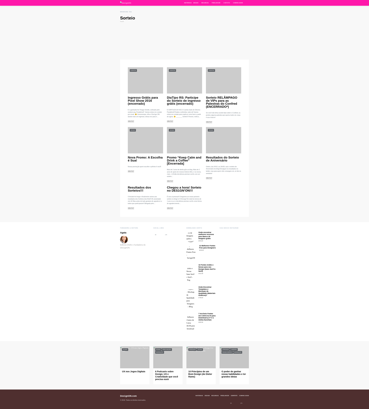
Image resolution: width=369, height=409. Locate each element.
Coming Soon (238, 3)
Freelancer (216, 3)
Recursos (205, 3)
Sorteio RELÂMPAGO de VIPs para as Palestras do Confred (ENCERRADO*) (221, 102)
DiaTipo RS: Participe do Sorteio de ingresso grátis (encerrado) (184, 100)
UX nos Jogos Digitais (133, 371)
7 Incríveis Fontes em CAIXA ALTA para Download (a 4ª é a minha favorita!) (207, 317)
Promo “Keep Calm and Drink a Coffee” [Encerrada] (184, 160)
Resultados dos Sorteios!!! (139, 189)
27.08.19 (200, 297)
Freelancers (166, 349)
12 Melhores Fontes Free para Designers (207, 247)
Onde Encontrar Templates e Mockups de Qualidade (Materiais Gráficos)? (206, 291)
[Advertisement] (184, 41)
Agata (123, 233)
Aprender (192, 349)
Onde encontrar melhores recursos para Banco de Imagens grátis (206, 235)
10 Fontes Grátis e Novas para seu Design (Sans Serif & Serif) (206, 268)
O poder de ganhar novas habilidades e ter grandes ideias (233, 374)
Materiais (188, 3)
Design (195, 3)
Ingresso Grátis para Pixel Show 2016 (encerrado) (143, 100)
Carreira (234, 349)
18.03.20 (201, 250)
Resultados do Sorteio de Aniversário (222, 159)
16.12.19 (200, 273)
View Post (131, 121)
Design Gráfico (227, 352)
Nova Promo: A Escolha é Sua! (145, 159)
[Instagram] (160, 233)
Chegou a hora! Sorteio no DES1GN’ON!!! (184, 189)
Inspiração (159, 352)
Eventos (133, 70)
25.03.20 (200, 241)
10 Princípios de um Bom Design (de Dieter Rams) (200, 374)
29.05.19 (200, 322)
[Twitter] (171, 233)
